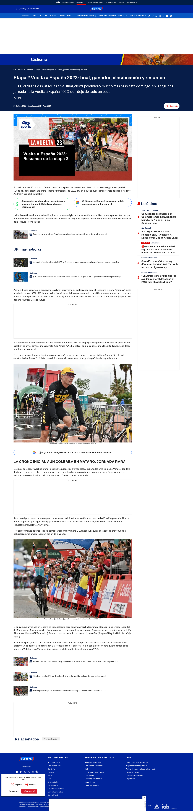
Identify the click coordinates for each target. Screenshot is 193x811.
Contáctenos (89, 775)
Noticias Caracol (54, 762)
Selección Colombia (149, 210)
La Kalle (51, 772)
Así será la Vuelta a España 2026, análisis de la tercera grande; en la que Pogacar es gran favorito (76, 262)
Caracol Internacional (56, 788)
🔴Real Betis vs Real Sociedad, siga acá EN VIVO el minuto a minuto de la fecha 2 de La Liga (158, 249)
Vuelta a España (50, 739)
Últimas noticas (68, 2)
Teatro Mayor (53, 785)
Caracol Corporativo (55, 792)
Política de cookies (132, 772)
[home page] (58, 2)
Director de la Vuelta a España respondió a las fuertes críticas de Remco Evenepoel (70, 234)
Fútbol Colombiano (149, 258)
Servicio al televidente (93, 762)
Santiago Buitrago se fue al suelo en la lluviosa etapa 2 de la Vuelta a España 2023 (69, 690)
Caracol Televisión (54, 766)
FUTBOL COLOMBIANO (106, 16)
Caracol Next (53, 795)
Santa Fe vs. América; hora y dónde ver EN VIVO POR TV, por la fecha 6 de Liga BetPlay (159, 264)
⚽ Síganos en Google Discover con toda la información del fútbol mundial (103, 202)
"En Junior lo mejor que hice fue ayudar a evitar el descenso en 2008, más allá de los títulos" (158, 278)
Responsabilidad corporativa (136, 766)
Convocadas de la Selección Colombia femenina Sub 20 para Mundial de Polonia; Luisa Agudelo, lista (158, 218)
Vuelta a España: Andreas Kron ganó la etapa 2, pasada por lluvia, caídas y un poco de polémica (75, 661)
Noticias (32, 785)
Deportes (18, 785)
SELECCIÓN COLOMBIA (84, 16)
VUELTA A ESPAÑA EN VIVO (44, 16)
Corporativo (130, 779)
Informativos (132, 2)
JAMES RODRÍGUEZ (137, 16)
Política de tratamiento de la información (141, 769)
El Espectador (53, 782)
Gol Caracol (81, 2)
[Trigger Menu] (16, 9)
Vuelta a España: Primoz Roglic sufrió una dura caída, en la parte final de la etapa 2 (69, 676)
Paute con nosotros (92, 785)
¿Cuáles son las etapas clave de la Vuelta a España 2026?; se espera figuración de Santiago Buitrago (77, 276)
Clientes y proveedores (93, 779)
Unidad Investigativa (95, 2)
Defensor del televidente (94, 766)
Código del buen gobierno (94, 772)
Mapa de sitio (90, 782)
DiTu (49, 779)
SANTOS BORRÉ (65, 16)
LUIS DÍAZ (122, 16)
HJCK (50, 775)
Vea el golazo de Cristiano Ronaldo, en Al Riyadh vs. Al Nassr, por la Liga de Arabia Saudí (159, 234)
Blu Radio (51, 769)
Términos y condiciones (134, 775)
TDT (86, 769)
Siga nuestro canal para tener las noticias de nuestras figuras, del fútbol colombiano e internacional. (43, 204)
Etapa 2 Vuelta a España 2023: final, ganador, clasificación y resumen (61, 70)
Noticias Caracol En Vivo (115, 2)
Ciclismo (29, 70)
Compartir (174, 106)
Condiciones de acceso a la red (137, 762)
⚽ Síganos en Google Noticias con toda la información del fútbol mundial (75, 452)
